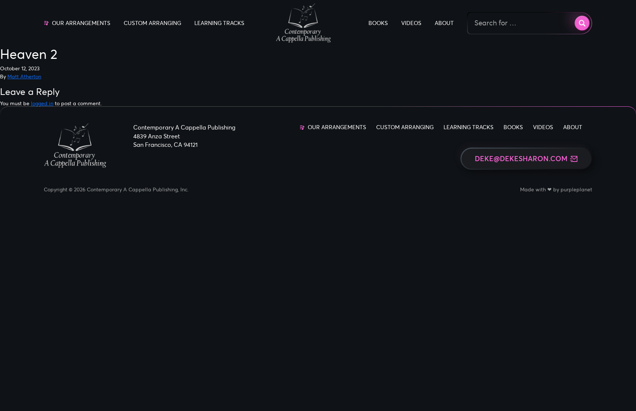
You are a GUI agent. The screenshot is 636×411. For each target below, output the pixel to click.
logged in (42, 103)
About (444, 23)
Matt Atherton (24, 76)
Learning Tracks (219, 23)
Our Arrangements (81, 23)
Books (378, 23)
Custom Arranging (152, 23)
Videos (411, 23)
